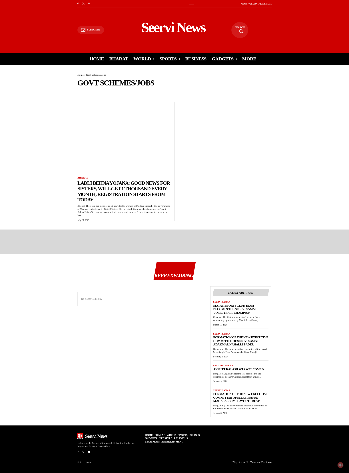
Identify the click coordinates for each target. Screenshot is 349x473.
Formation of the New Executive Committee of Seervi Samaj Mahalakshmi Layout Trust (240, 397)
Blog (168, 92)
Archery (111, 92)
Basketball (127, 92)
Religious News (223, 365)
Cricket (206, 92)
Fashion (242, 92)
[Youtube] (89, 4)
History (307, 92)
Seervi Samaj (221, 302)
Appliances (95, 92)
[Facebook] (78, 4)
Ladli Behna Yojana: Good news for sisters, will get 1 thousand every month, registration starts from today (123, 191)
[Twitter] (83, 4)
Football (266, 92)
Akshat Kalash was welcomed (238, 369)
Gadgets (281, 92)
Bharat (142, 92)
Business (180, 92)
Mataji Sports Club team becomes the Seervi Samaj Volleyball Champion (234, 309)
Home (80, 74)
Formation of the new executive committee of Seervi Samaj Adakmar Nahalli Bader (240, 341)
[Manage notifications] (340, 465)
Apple (82, 92)
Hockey (320, 92)
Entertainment (224, 92)
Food (254, 92)
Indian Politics (338, 92)
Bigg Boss (155, 92)
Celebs (194, 92)
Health (294, 92)
